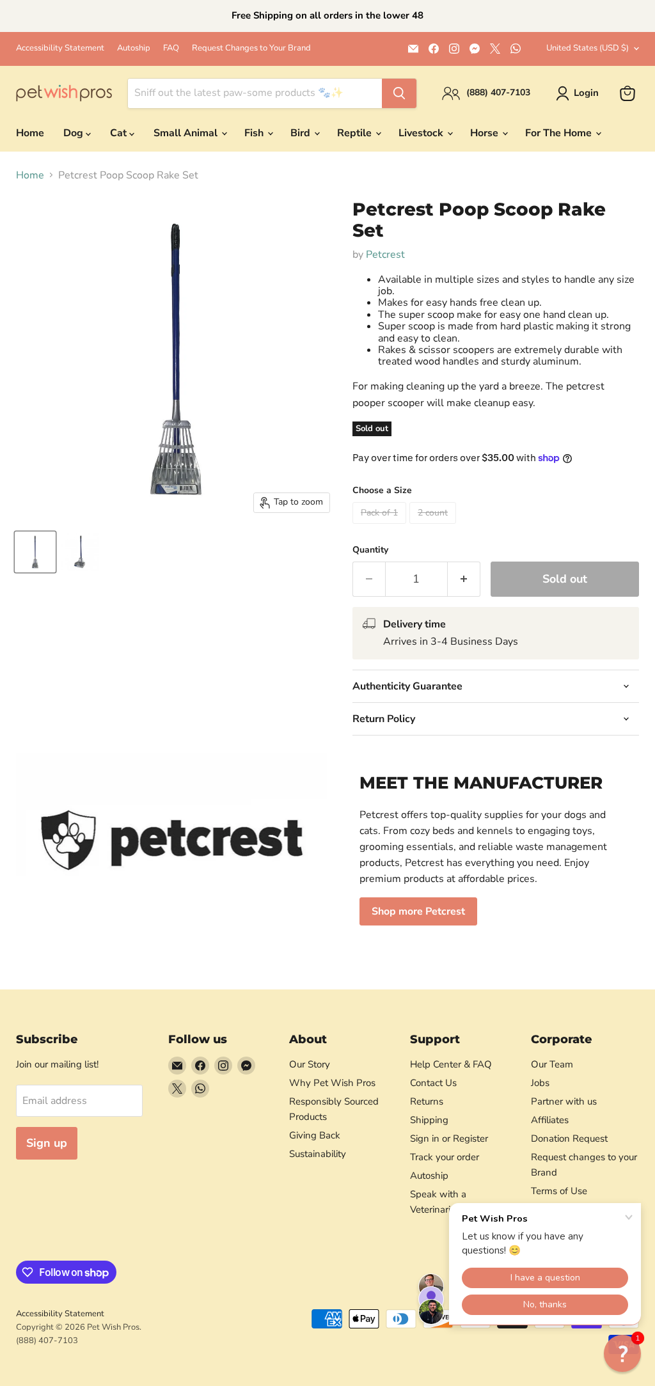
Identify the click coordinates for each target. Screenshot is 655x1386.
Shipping (429, 1120)
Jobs (540, 1082)
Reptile (355, 133)
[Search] (399, 93)
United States (587, 48)
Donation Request (569, 1138)
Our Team (552, 1064)
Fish (255, 133)
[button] (622, 1353)
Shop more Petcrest (418, 911)
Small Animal (187, 133)
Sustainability (317, 1153)
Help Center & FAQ (451, 1064)
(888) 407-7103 (47, 1340)
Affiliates (550, 1120)
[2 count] (434, 527)
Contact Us (433, 1082)
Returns (426, 1101)
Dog (74, 133)
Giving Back (314, 1135)
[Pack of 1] (380, 527)
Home (30, 133)
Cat (119, 133)
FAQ (171, 48)
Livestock (422, 133)
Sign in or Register (449, 1138)
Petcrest (385, 255)
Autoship (133, 48)
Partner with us (564, 1101)
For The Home (559, 133)
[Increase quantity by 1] (464, 579)
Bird (301, 133)
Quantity (370, 550)
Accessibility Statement (60, 48)
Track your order (444, 1157)
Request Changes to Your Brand (251, 48)
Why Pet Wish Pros (332, 1082)
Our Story (309, 1064)
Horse (485, 133)
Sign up (46, 1143)
